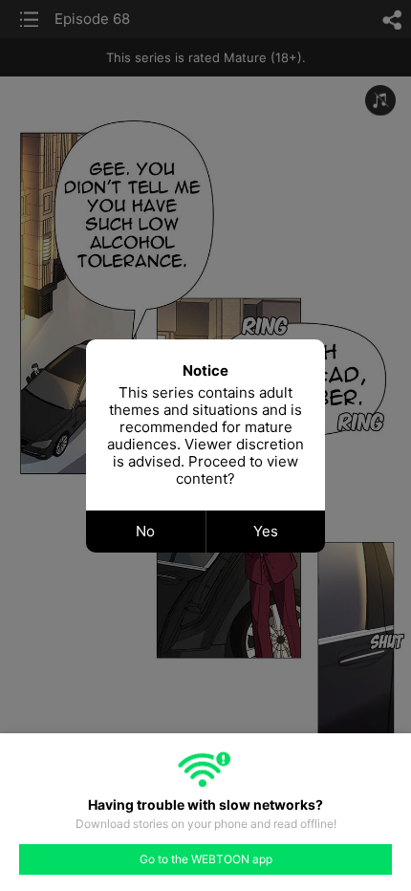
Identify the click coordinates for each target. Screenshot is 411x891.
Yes (265, 531)
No (145, 531)
